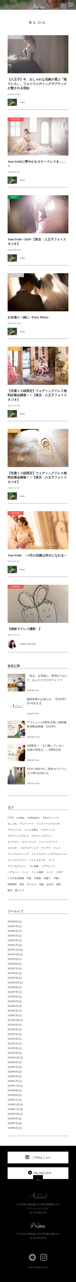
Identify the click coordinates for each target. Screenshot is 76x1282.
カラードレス (29, 842)
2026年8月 (13, 921)
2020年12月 (13, 1057)
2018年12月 (13, 1104)
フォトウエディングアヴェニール (48, 854)
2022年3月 (13, 1039)
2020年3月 (13, 1076)
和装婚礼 (12, 884)
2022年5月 (13, 1034)
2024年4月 (13, 1006)
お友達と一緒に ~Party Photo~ (28, 317)
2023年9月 (13, 1024)
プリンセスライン (17, 866)
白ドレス (31, 884)
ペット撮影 (37, 872)
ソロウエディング (29, 848)
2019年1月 (13, 1099)
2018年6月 (13, 1128)
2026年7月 (13, 926)
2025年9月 (13, 959)
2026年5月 (13, 935)
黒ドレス (15, 37)
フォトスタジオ (37, 860)
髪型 (10, 890)
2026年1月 (13, 945)
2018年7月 (13, 1123)
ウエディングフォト (41, 835)
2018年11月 (13, 1109)
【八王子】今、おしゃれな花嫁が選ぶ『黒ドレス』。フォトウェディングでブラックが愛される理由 (37, 84)
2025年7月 (13, 968)
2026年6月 (13, 931)
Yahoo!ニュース (51, 817)
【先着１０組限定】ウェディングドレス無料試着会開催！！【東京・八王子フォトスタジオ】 (37, 395)
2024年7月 (13, 992)
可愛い (57, 878)
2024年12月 (13, 982)
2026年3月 (13, 940)
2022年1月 (13, 1043)
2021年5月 (13, 1053)
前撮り (47, 878)
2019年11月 (13, 1085)
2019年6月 (13, 1095)
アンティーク (27, 823)
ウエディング (48, 829)
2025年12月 (13, 949)
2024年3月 (13, 1010)
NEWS (14, 197)
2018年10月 (13, 1114)
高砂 (58, 884)
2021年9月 (13, 1048)
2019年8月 (13, 1090)
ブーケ (51, 860)
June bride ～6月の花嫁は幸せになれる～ (37, 555)
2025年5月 (13, 978)
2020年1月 (13, 1081)
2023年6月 (13, 1029)
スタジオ (12, 848)
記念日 (50, 884)
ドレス (56, 848)
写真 (29, 878)
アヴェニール (15, 829)
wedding (20, 817)
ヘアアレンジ (48, 866)
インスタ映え (31, 829)
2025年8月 (13, 963)
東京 (22, 884)
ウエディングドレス (18, 835)
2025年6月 (13, 973)
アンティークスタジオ (48, 823)
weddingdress (33, 817)
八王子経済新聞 (16, 878)
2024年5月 (13, 1001)
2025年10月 (13, 954)
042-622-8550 (39, 1238)
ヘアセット (13, 872)
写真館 (37, 878)
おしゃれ (12, 823)
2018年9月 (13, 1118)
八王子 (59, 872)
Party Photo (15, 275)
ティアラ (45, 848)
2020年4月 (13, 1071)
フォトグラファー (17, 860)
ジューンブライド (48, 842)
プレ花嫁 (33, 866)
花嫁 (41, 884)
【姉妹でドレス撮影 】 (25, 628)
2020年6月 (13, 1062)
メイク (49, 872)
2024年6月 (13, 996)
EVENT (14, 348)
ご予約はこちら (41, 1157)
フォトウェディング (18, 854)
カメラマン (13, 842)
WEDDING (15, 119)
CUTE (11, 817)
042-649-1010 (42, 1173)
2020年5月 (13, 1067)
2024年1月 (13, 1015)
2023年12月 (13, 1020)
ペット (25, 872)
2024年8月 (13, 987)
